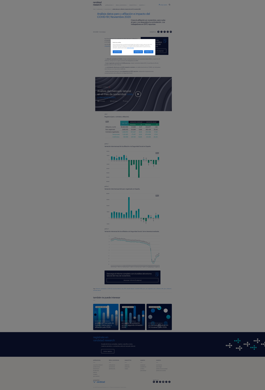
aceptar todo (148, 51)
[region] (133, 47)
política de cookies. (130, 47)
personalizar (117, 51)
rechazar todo (138, 51)
